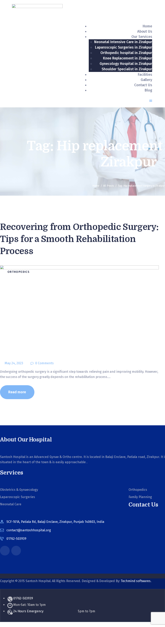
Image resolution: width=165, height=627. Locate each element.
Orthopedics (18, 272)
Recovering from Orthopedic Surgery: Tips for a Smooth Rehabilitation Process (79, 239)
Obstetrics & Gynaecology (19, 490)
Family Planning (140, 497)
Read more (17, 392)
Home (95, 185)
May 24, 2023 (14, 363)
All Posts (108, 185)
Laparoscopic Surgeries (17, 497)
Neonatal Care (10, 504)
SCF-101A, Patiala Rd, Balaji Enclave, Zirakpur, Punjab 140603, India (55, 522)
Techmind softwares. (136, 581)
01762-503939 (23, 598)
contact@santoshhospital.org (28, 530)
